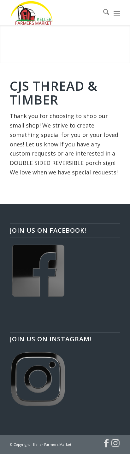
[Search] (103, 13)
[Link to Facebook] (106, 443)
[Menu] (117, 12)
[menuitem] (103, 13)
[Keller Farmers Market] (54, 13)
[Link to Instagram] (115, 443)
